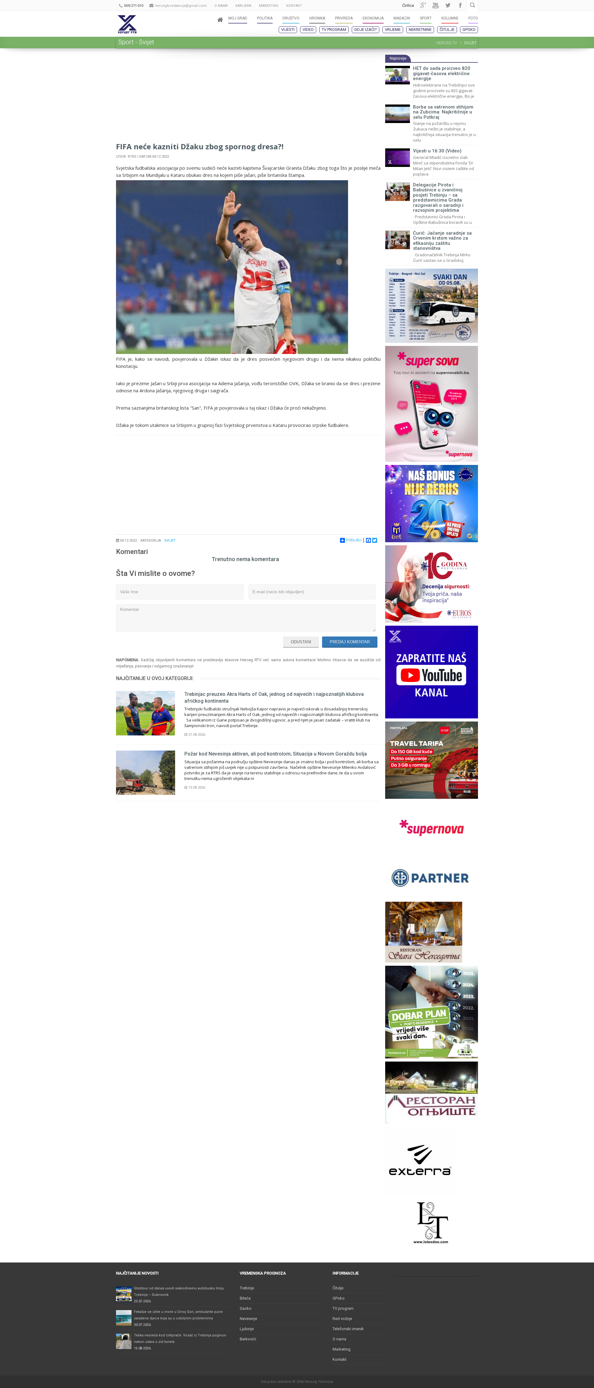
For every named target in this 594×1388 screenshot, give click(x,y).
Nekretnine (420, 29)
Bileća (245, 1298)
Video (308, 29)
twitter (448, 5)
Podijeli (353, 540)
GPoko (469, 29)
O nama (339, 1339)
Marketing (342, 1349)
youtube (435, 5)
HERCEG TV (446, 42)
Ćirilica (408, 5)
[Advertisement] (248, 97)
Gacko (246, 1308)
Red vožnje (342, 1318)
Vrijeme (393, 29)
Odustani (301, 642)
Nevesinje (248, 1318)
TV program (334, 29)
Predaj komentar (350, 642)
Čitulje (447, 29)
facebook (460, 5)
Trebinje (247, 1288)
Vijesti (288, 29)
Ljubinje (247, 1328)
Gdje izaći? (365, 29)
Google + (423, 5)
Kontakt (339, 1359)
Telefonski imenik (348, 1328)
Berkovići (248, 1339)
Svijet (170, 541)
